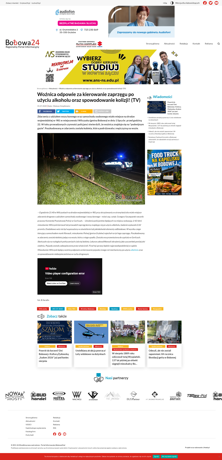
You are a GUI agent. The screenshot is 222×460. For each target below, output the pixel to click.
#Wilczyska (127, 309)
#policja (114, 309)
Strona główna (152, 43)
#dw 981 (71, 309)
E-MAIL (83, 111)
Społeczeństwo (83, 346)
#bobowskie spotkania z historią (125, 350)
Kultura (47, 346)
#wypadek (157, 309)
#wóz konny (143, 309)
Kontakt (196, 43)
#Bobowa (61, 346)
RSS (54, 428)
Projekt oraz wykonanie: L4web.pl (197, 447)
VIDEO (28, 424)
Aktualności (169, 43)
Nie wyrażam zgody (169, 456)
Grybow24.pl (25, 3)
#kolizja (103, 309)
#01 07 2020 (57, 309)
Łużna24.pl (36, 3)
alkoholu (134, 250)
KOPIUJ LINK (103, 111)
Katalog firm (30, 431)
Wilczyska (43, 309)
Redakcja (184, 43)
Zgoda (156, 456)
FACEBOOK (47, 111)
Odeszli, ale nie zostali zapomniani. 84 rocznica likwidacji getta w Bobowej (162, 354)
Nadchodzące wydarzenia (36, 428)
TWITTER (65, 111)
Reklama (209, 43)
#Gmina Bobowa (87, 309)
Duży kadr (30, 435)
